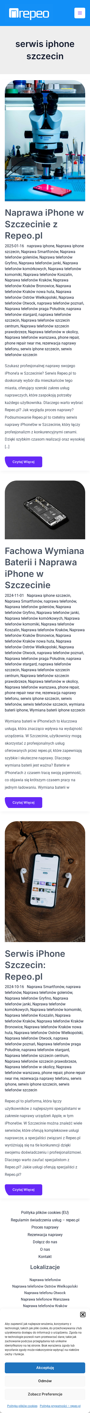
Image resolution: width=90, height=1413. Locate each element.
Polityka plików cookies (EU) (45, 1212)
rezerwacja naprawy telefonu (44, 1078)
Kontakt (45, 1256)
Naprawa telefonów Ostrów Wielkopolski (48, 1032)
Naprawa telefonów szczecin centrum (36, 1055)
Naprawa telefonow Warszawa (45, 1299)
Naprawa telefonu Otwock (45, 1293)
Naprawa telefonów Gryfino (28, 998)
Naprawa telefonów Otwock (28, 1038)
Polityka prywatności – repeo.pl (60, 1406)
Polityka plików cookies (22, 1406)
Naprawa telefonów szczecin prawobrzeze (40, 1061)
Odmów (45, 1381)
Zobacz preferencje (45, 1394)
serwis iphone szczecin (39, 349)
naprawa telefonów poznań (60, 303)
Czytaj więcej (23, 460)
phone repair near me (23, 343)
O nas (45, 1249)
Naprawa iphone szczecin (48, 595)
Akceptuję (45, 1367)
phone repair (68, 337)
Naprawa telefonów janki (40, 263)
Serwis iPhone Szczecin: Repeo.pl (35, 965)
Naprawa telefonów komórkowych (34, 618)
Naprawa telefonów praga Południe (35, 308)
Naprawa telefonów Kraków (28, 280)
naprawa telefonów (60, 601)
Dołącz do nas (45, 1242)
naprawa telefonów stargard (45, 1050)
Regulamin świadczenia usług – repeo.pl (45, 1220)
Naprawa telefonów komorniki (55, 1009)
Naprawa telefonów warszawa (30, 337)
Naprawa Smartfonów (39, 251)
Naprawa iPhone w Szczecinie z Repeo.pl (44, 224)
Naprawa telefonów (45, 1280)
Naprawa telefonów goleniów (29, 607)
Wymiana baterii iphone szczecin (57, 710)
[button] (82, 1314)
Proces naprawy (45, 1227)
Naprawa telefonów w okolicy (53, 332)
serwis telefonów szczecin (45, 704)
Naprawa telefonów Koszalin (47, 274)
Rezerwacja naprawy (45, 1234)
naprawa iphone (40, 246)
